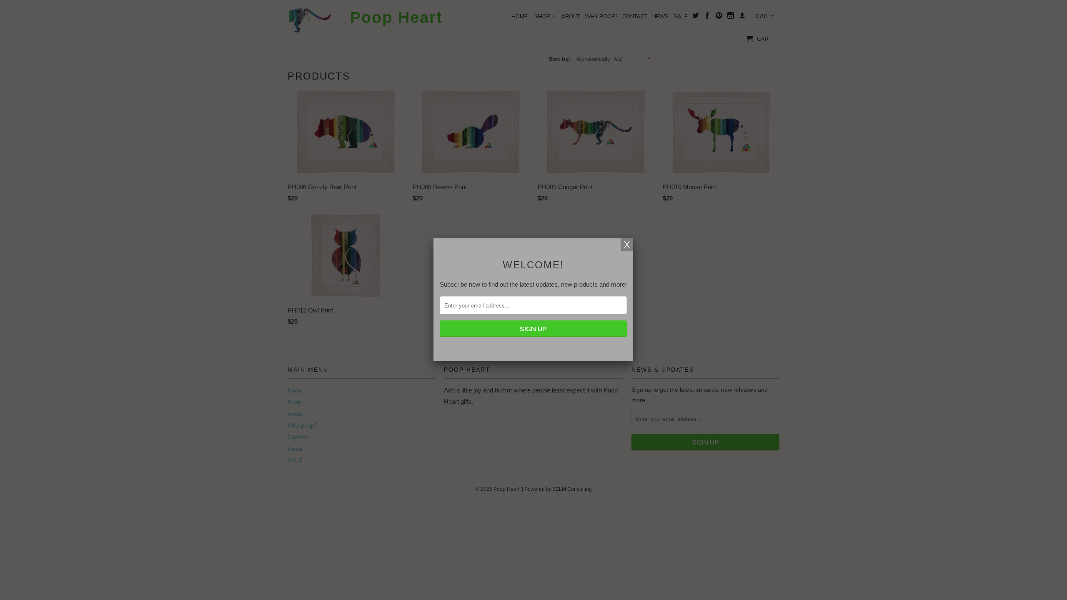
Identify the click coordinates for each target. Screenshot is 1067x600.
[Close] (627, 244)
